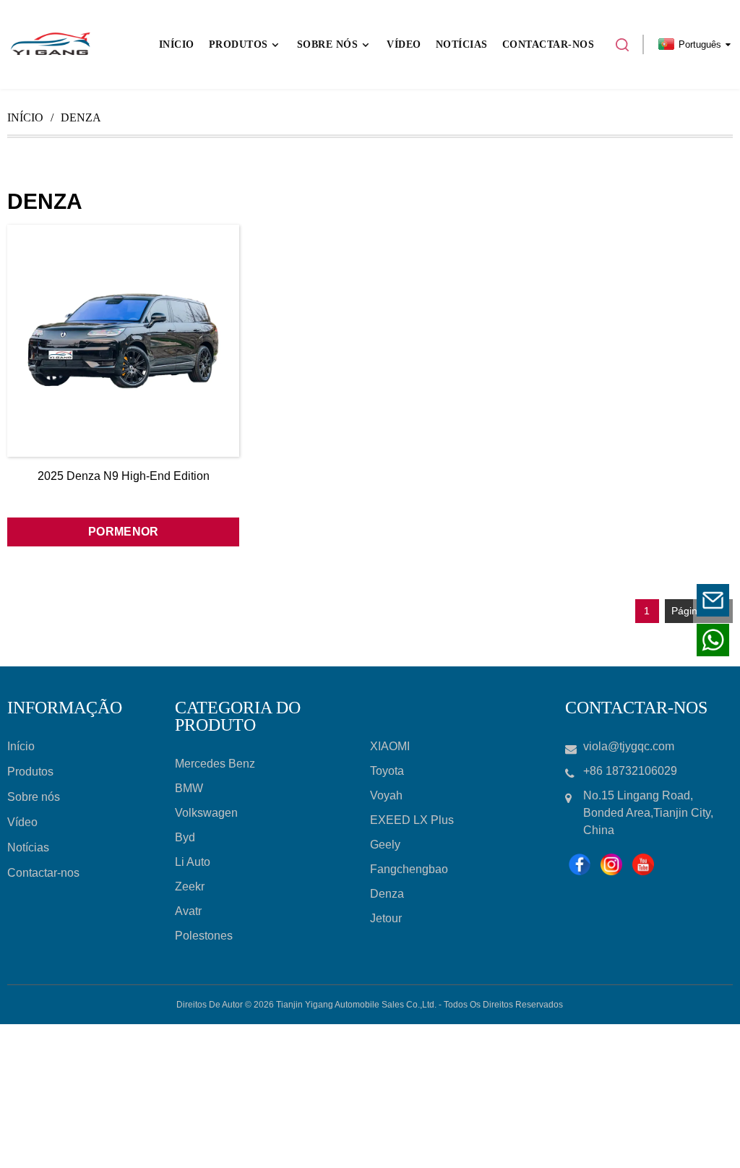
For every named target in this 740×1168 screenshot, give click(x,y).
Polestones (204, 935)
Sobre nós (33, 797)
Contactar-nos (43, 873)
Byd (185, 837)
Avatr (188, 911)
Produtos (30, 771)
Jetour (386, 918)
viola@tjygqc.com (623, 600)
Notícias (28, 847)
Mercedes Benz (215, 763)
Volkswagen (206, 813)
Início (25, 117)
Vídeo (22, 822)
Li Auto (192, 862)
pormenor (123, 531)
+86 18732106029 (623, 640)
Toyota (387, 771)
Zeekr (190, 886)
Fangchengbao (409, 869)
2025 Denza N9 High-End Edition (124, 476)
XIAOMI (390, 746)
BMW (189, 788)
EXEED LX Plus (412, 820)
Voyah (386, 795)
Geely (385, 844)
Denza (387, 894)
